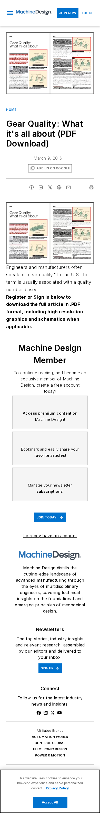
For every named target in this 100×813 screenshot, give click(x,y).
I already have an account (50, 535)
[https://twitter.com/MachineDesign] (52, 712)
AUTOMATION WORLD (50, 737)
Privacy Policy (57, 788)
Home (11, 110)
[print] (91, 187)
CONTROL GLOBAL (50, 743)
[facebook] (31, 187)
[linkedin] (40, 187)
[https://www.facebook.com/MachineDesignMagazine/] (38, 712)
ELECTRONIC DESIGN (50, 749)
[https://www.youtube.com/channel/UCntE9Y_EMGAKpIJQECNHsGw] (59, 712)
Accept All (50, 802)
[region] (50, 791)
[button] (10, 13)
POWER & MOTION (50, 755)
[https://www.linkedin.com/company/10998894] (45, 712)
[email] (68, 187)
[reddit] (59, 187)
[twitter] (50, 187)
